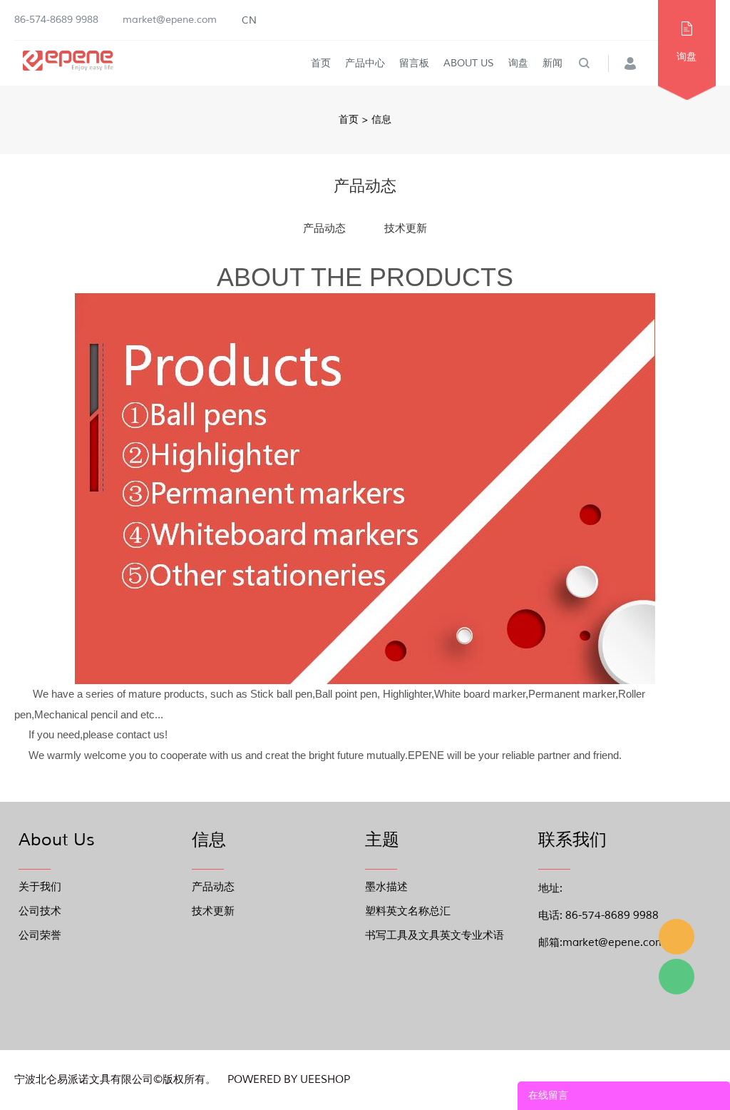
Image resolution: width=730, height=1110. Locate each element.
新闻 (552, 63)
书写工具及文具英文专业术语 (434, 935)
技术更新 (405, 228)
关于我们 (40, 887)
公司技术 (40, 911)
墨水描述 (386, 887)
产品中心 (365, 63)
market (676, 936)
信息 (381, 119)
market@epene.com (170, 20)
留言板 (414, 63)
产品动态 (324, 228)
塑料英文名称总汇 (408, 911)
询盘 (518, 63)
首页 (321, 63)
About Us (468, 63)
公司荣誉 (40, 935)
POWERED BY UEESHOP (288, 1079)
